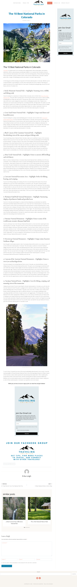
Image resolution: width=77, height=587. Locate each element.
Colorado (5, 70)
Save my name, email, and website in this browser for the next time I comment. (20, 562)
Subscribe (27, 433)
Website (38, 559)
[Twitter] (40, 578)
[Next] (49, 512)
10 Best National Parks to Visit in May (43, 485)
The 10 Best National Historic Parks (39, 522)
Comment (4, 543)
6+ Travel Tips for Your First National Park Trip (12, 485)
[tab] (24, 527)
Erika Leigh (26, 20)
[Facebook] (37, 578)
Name (4, 559)
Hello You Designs (48, 583)
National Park (12, 463)
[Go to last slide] (4, 512)
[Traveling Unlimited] (38, 3)
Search (38, 572)
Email (20, 559)
